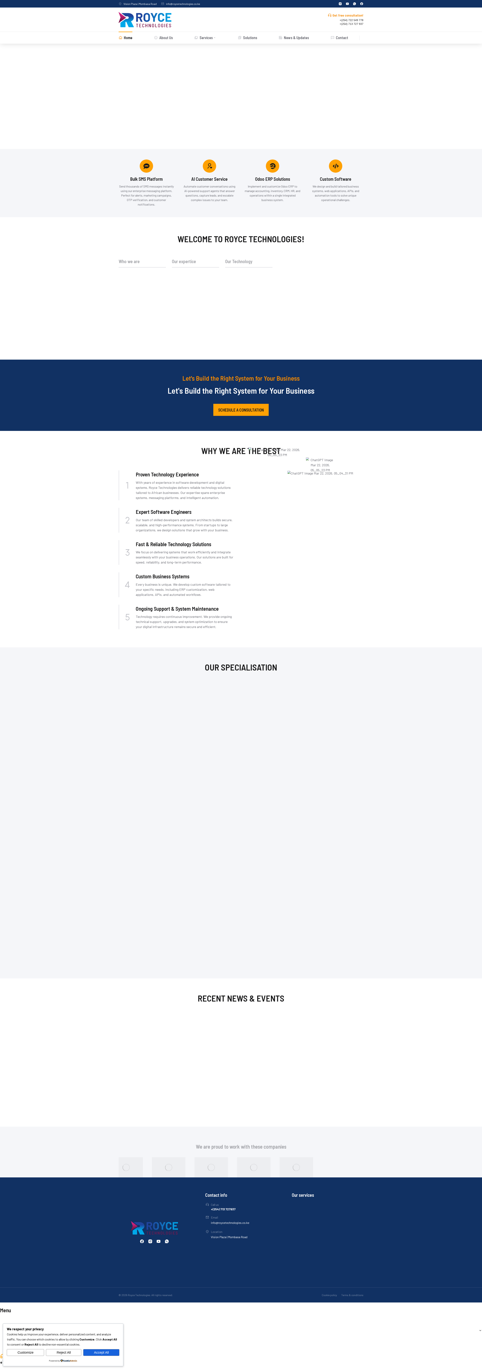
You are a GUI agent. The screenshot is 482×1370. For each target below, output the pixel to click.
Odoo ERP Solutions (172, 1031)
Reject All (64, 1352)
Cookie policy (329, 1295)
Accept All (101, 1352)
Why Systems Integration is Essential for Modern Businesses (210, 1055)
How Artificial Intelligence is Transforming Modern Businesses (211, 1089)
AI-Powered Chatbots (140, 939)
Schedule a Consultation (241, 409)
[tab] (142, 263)
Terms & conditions (352, 1295)
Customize (26, 1352)
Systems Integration (173, 1066)
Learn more (129, 955)
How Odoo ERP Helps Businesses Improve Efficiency (213, 1023)
